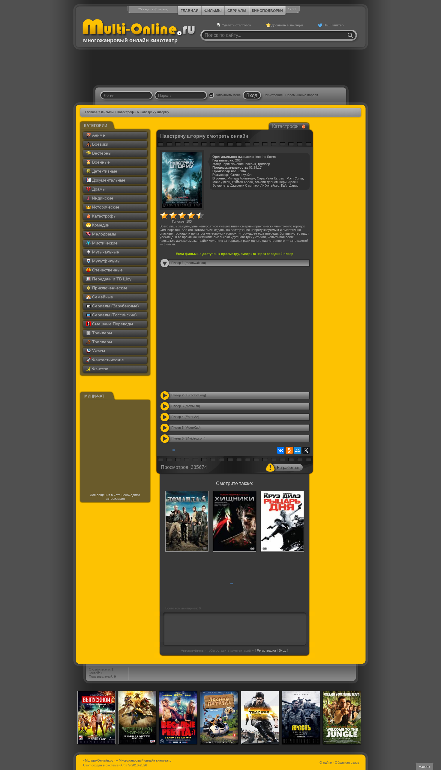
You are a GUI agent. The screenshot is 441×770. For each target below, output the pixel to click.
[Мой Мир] (297, 450)
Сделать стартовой (236, 25)
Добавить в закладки (287, 25)
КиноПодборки (267, 11)
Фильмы (213, 11)
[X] (306, 450)
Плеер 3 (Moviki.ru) (185, 406)
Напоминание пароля (301, 95)
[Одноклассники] (289, 450)
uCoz (123, 765)
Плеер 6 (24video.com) (188, 438)
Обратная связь (347, 762)
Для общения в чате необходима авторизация (115, 496)
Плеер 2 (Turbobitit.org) (188, 395)
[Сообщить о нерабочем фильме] (284, 467)
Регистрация (273, 95)
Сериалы (236, 11)
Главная (190, 11)
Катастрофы (126, 112)
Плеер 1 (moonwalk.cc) (188, 263)
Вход (282, 650)
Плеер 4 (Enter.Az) (185, 417)
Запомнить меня (228, 95)
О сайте (326, 762)
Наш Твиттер (333, 25)
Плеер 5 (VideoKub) (186, 427)
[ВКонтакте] (280, 450)
